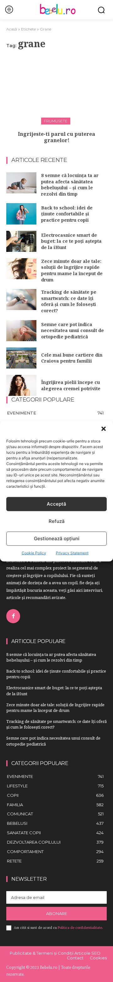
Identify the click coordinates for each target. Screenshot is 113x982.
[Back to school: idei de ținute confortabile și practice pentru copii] (21, 213)
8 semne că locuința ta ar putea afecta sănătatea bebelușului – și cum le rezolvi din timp (70, 184)
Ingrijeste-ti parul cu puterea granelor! (56, 137)
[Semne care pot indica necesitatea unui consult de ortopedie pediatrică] (21, 330)
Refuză (57, 521)
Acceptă (56, 504)
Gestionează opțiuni (56, 538)
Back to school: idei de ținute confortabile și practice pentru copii (67, 214)
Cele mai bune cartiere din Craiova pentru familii (71, 358)
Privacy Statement (72, 552)
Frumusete (55, 121)
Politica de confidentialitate (80, 927)
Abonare (56, 913)
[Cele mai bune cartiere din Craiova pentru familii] (21, 358)
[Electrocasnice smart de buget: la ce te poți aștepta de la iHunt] (21, 241)
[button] (103, 428)
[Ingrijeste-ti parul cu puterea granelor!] (56, 89)
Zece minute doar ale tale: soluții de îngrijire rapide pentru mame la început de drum (72, 270)
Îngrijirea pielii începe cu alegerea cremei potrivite (70, 385)
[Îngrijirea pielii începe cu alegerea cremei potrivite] (21, 385)
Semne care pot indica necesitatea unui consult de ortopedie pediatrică (72, 330)
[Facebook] (13, 616)
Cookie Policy (34, 552)
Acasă (11, 29)
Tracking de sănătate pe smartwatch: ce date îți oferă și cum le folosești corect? (68, 301)
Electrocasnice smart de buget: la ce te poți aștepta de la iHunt (71, 241)
